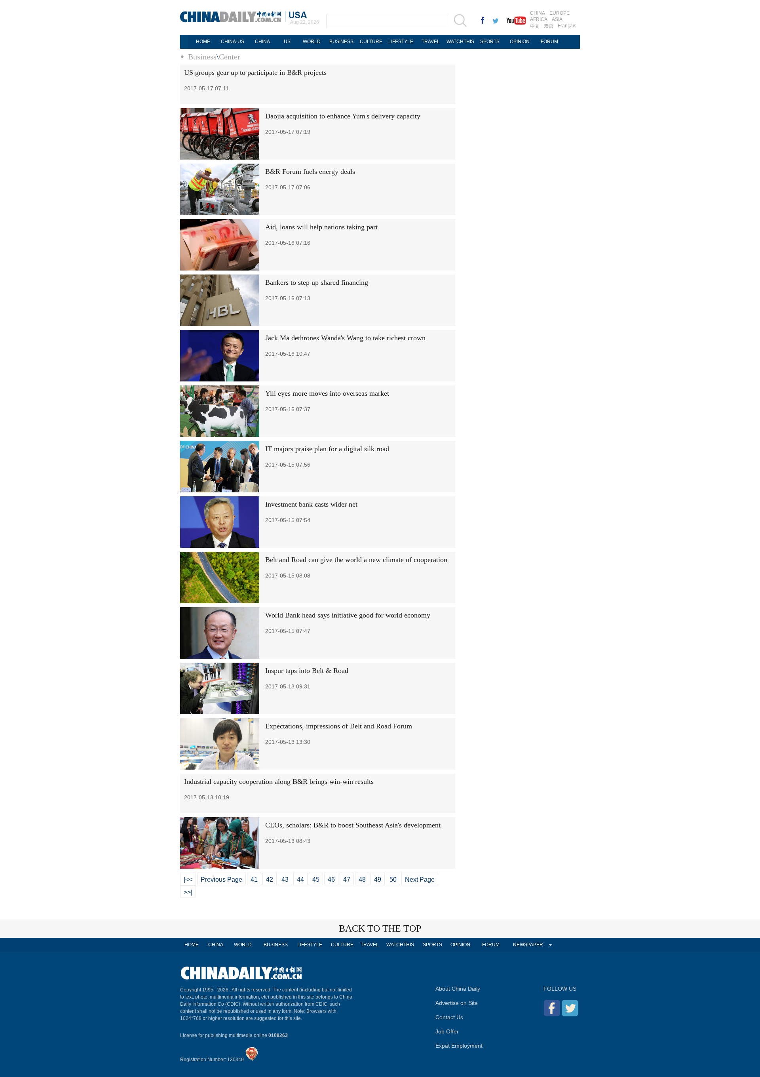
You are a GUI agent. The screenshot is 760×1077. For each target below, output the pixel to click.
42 (269, 879)
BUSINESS (341, 41)
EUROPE (559, 13)
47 (346, 879)
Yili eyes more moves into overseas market (327, 393)
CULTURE (371, 41)
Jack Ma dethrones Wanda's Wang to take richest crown (345, 338)
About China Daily (457, 989)
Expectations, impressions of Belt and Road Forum (338, 726)
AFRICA (538, 19)
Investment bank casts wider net (311, 504)
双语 (548, 26)
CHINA (537, 13)
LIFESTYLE (400, 41)
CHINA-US (232, 41)
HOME (203, 41)
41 (254, 879)
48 (362, 879)
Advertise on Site (456, 1003)
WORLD (312, 41)
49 (377, 879)
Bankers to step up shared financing (316, 282)
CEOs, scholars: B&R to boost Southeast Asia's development (353, 825)
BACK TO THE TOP (380, 928)
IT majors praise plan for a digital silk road (327, 449)
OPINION (520, 41)
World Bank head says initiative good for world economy (347, 615)
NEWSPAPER (528, 944)
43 (285, 879)
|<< (188, 879)
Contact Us (449, 1017)
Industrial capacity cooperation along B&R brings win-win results (279, 781)
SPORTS (490, 41)
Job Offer (447, 1031)
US (287, 41)
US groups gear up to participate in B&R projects (255, 72)
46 (331, 879)
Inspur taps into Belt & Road (306, 671)
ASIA (557, 19)
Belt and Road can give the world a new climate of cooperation (356, 560)
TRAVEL (431, 41)
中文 (535, 26)
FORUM (549, 41)
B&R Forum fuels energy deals (310, 171)
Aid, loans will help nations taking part (321, 227)
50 (393, 879)
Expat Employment (459, 1046)
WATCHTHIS (460, 41)
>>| (188, 892)
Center (229, 56)
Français (567, 26)
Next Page (420, 879)
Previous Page (221, 879)
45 (315, 879)
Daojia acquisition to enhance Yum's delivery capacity (342, 116)
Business (202, 56)
